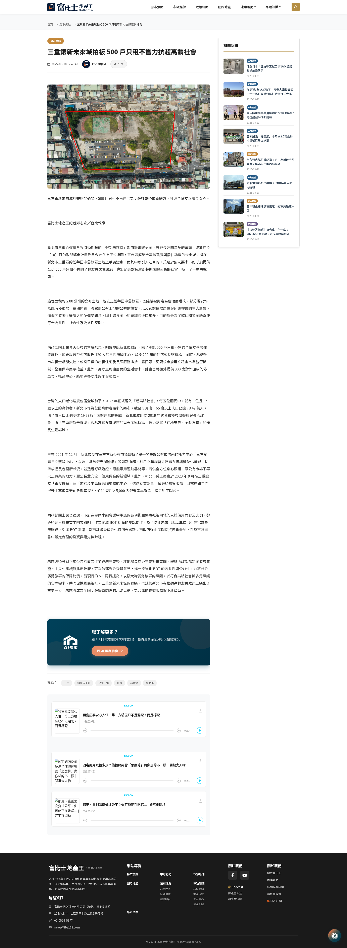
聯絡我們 (272, 880)
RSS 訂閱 (276, 901)
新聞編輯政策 (275, 887)
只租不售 (103, 683)
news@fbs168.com (67, 927)
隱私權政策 (274, 894)
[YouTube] (244, 875)
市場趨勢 (179, 6)
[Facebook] (232, 875)
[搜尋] (296, 7)
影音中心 (198, 899)
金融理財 (165, 894)
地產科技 (198, 894)
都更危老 (165, 889)
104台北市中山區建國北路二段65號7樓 (78, 913)
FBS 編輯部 (99, 64)
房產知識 (198, 904)
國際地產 (224, 6)
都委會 (134, 683)
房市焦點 (157, 6)
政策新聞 (202, 6)
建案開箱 (165, 899)
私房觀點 (198, 889)
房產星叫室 (235, 893)
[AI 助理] (334, 935)
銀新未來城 (83, 683)
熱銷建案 (132, 912)
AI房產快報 (235, 899)
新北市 (150, 683)
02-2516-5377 (63, 920)
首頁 (50, 24)
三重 (66, 683)
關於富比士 (274, 873)
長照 (119, 683)
